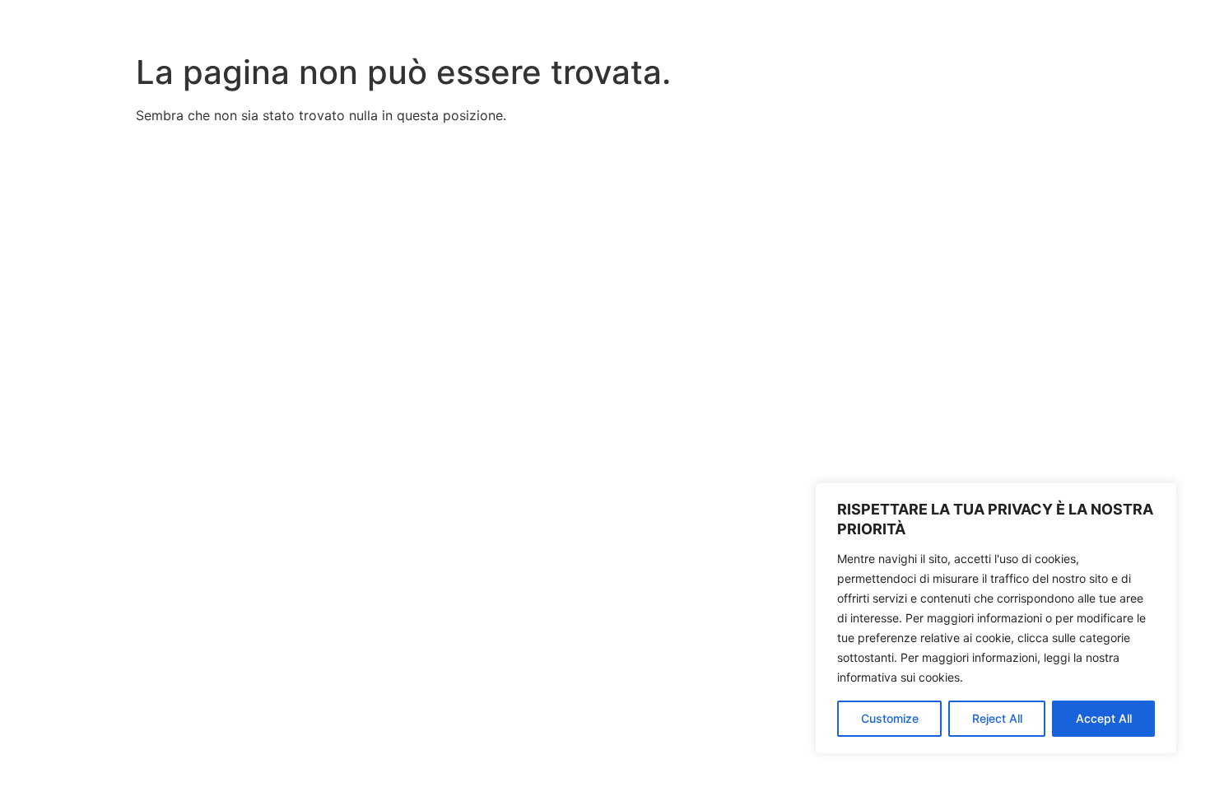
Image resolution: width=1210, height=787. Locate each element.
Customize (890, 718)
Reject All (997, 718)
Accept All (1104, 718)
